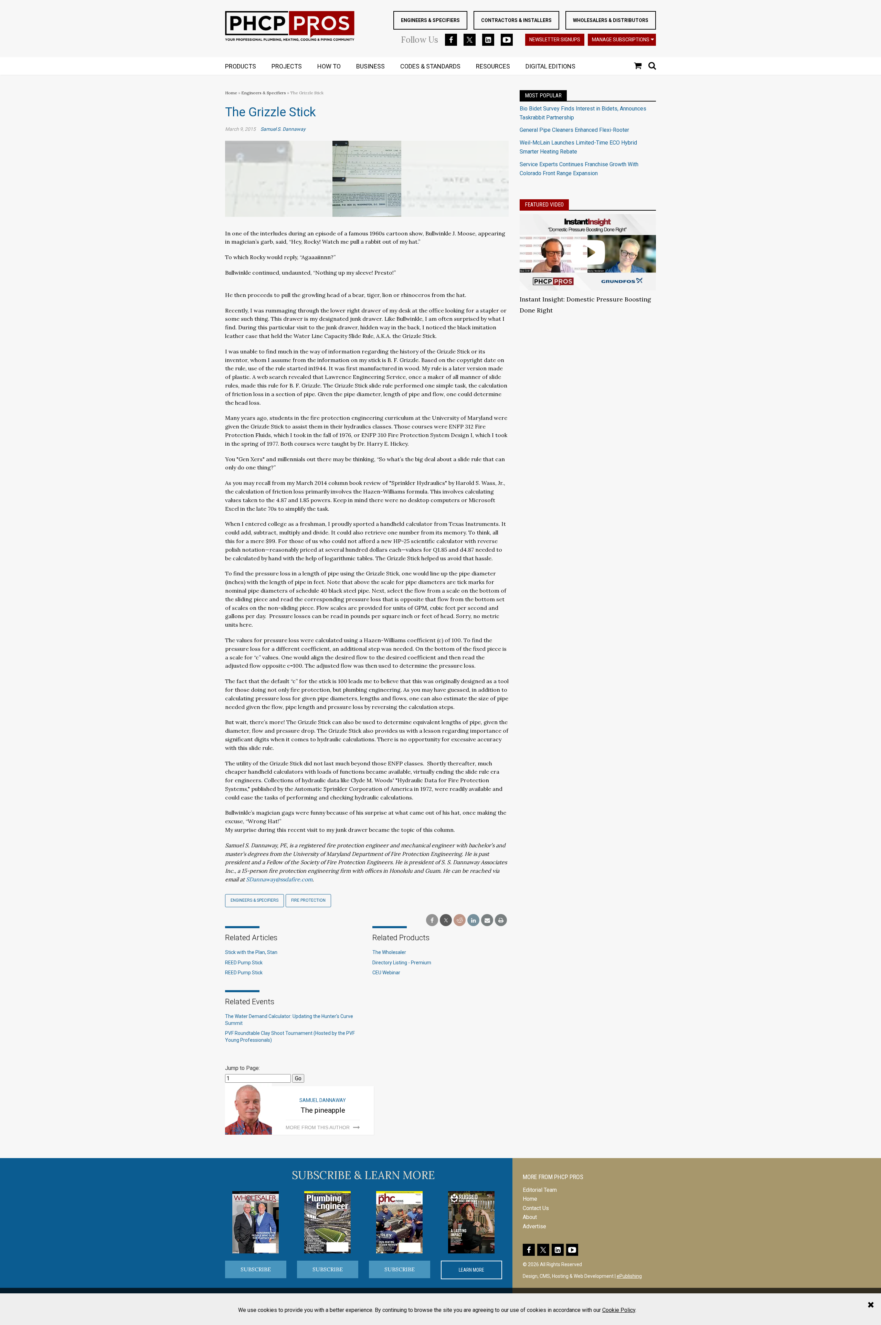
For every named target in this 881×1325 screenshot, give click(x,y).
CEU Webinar (386, 972)
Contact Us (536, 1208)
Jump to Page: (242, 1068)
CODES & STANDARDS (430, 66)
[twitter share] (446, 920)
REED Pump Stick (244, 962)
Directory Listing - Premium (401, 962)
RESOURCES (493, 66)
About (530, 1217)
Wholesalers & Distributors (610, 20)
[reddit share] (460, 920)
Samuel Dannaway (322, 1100)
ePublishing (629, 1276)
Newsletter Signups (554, 39)
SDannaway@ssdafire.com (279, 879)
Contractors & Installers (516, 20)
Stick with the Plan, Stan (251, 952)
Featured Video (544, 204)
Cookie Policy (618, 1310)
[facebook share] (432, 920)
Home (231, 92)
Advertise (534, 1226)
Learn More (471, 1270)
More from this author (318, 1127)
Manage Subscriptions (620, 39)
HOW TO (329, 66)
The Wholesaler (389, 952)
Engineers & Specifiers (430, 20)
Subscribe (256, 1269)
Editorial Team (540, 1190)
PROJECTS (287, 66)
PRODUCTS (240, 66)
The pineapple (322, 1110)
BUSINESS (370, 66)
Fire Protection (308, 900)
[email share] (487, 920)
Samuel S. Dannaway (283, 129)
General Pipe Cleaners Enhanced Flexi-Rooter (574, 130)
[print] (501, 920)
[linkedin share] (473, 920)
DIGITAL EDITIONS (550, 66)
